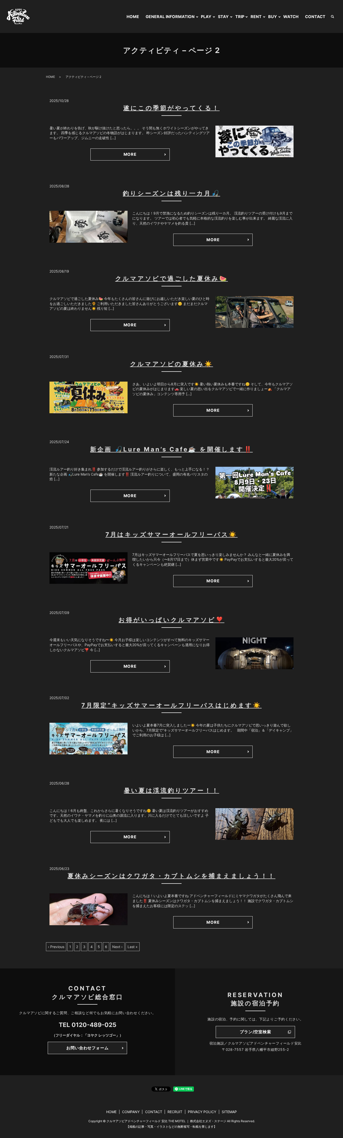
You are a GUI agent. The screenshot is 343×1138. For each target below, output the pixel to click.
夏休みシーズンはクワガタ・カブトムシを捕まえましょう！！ (171, 876)
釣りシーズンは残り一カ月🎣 (171, 193)
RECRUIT (174, 1112)
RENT (256, 16)
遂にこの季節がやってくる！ (171, 108)
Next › (117, 947)
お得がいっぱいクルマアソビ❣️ (171, 620)
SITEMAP (229, 1112)
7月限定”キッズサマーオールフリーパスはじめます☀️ (171, 705)
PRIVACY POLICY (202, 1112)
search (332, 16)
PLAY (206, 16)
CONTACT (315, 16)
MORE (130, 154)
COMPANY (131, 1112)
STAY (223, 16)
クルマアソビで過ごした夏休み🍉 (171, 278)
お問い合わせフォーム (87, 1047)
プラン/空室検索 (255, 1031)
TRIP (239, 16)
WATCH (291, 16)
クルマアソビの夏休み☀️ (171, 364)
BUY (272, 16)
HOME (133, 16)
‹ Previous (56, 947)
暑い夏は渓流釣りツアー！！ (171, 790)
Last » (133, 947)
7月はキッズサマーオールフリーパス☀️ (171, 534)
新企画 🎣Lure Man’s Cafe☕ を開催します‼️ (171, 449)
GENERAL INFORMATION (170, 16)
